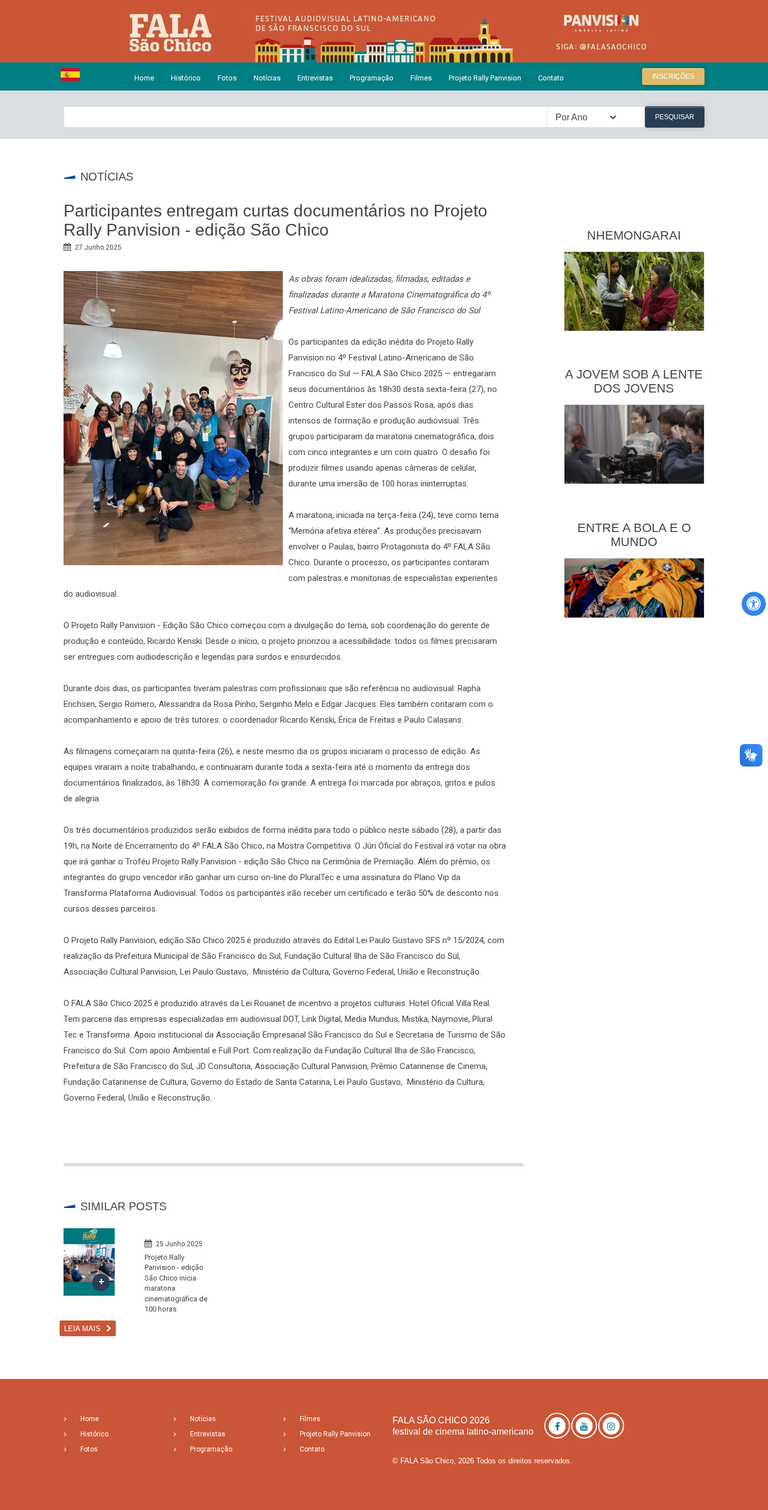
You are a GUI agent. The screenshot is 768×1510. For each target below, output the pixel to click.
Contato (551, 78)
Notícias (267, 78)
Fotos (227, 78)
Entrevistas (315, 78)
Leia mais (82, 1328)
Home (144, 78)
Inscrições (673, 76)
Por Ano (571, 117)
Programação (372, 78)
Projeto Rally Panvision (485, 78)
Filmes (421, 78)
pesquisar (674, 117)
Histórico (186, 78)
